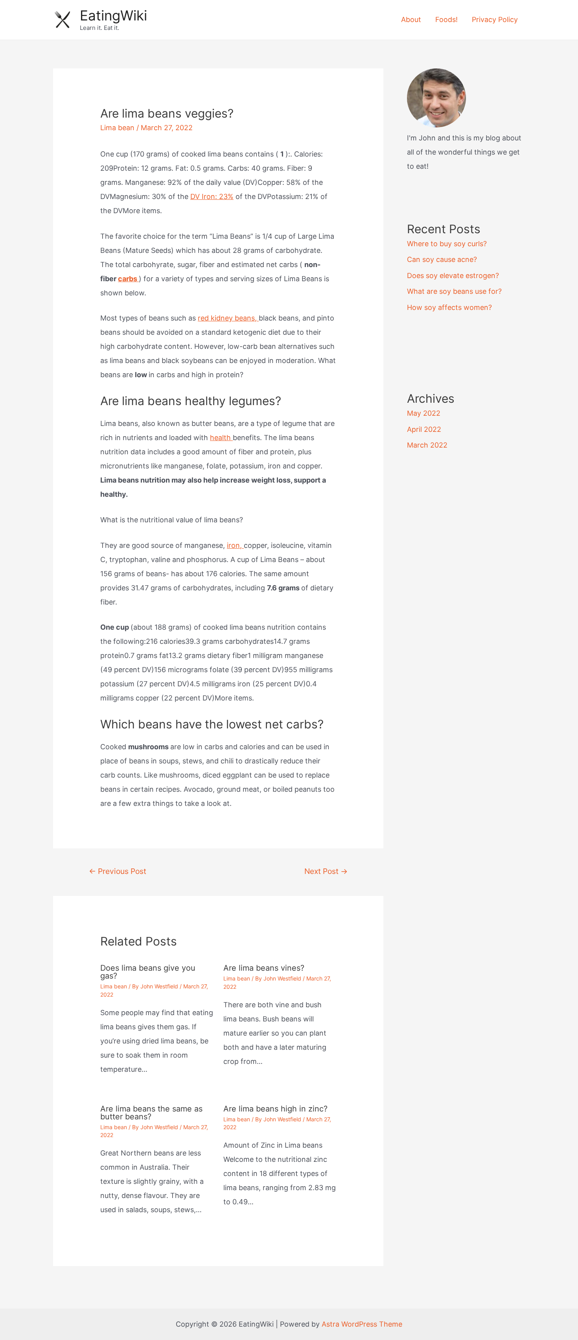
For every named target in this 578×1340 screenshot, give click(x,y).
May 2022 (423, 413)
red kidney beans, (228, 318)
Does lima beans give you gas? (147, 972)
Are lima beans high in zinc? (275, 1108)
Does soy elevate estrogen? (453, 275)
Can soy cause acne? (442, 259)
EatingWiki (113, 15)
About (411, 19)
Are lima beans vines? (263, 968)
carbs (128, 279)
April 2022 (424, 429)
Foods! (446, 19)
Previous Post (117, 871)
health (221, 437)
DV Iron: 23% (212, 196)
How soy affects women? (449, 307)
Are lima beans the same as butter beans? (151, 1112)
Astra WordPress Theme (362, 1324)
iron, (235, 545)
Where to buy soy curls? (447, 244)
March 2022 (427, 445)
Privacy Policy (495, 19)
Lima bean (117, 127)
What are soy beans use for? (454, 291)
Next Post (326, 871)
